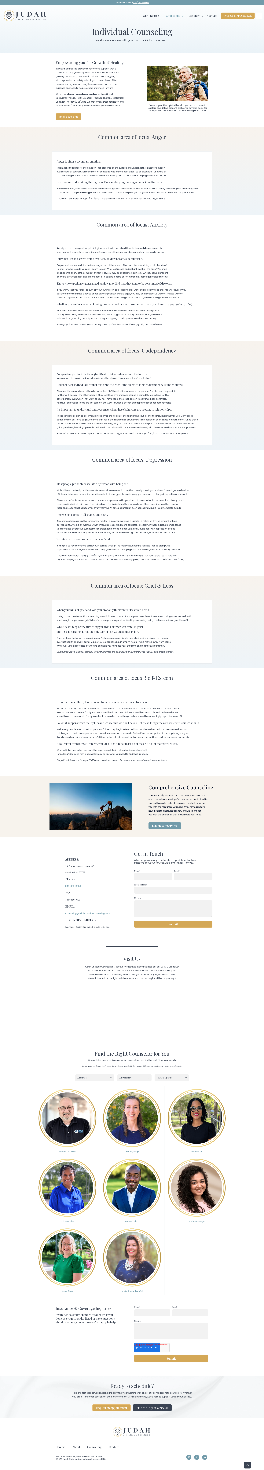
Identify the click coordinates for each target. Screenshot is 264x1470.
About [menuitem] (76, 1447)
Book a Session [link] (68, 117)
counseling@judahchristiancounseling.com (87, 913)
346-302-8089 (73, 886)
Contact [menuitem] (114, 1447)
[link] (25, 15)
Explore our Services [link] (165, 826)
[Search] (259, 16)
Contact (212, 16)
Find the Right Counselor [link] (152, 1408)
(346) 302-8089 (140, 2)
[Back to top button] (247, 1465)
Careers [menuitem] (60, 1447)
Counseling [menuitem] (94, 1447)
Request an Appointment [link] (238, 15)
